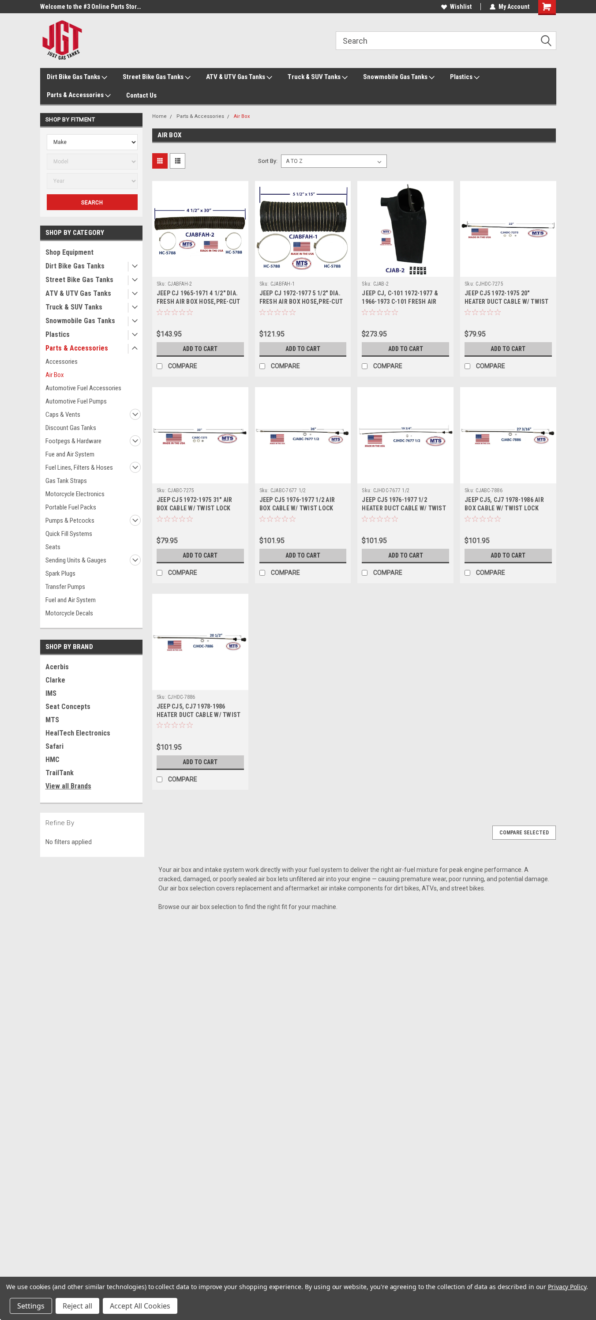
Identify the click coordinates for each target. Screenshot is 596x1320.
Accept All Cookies (140, 1306)
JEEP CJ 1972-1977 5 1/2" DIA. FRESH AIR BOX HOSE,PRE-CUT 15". (301, 301)
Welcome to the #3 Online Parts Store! (91, 6)
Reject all (77, 1306)
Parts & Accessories (76, 95)
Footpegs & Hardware (73, 441)
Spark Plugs (60, 573)
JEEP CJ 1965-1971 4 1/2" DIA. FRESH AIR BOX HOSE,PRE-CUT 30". (198, 301)
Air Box (54, 375)
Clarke (55, 680)
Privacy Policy (567, 1286)
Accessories (61, 362)
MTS (52, 720)
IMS (50, 693)
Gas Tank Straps (66, 481)
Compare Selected (524, 833)
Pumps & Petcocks (69, 520)
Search (92, 203)
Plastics (462, 77)
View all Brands (68, 786)
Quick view (200, 270)
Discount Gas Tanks (70, 428)
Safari (54, 746)
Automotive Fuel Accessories (83, 388)
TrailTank (59, 773)
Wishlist (461, 6)
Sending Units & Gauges (75, 560)
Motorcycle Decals (69, 613)
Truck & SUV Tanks (315, 77)
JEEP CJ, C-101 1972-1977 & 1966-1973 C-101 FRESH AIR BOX (400, 301)
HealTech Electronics (77, 733)
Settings (31, 1306)
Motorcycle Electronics (75, 494)
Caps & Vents (62, 415)
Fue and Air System (69, 454)
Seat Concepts (67, 706)
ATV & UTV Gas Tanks (236, 77)
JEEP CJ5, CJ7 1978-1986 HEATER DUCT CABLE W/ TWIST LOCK (199, 715)
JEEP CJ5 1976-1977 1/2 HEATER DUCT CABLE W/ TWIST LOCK (404, 508)
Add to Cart (200, 348)
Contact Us (141, 95)
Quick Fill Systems (68, 534)
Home (159, 116)
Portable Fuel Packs (70, 507)
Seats (52, 547)
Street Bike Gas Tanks (154, 77)
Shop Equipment (69, 252)
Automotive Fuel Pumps (76, 401)
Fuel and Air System (70, 600)
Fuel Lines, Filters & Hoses (79, 467)
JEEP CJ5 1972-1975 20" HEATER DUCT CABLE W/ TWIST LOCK (507, 301)
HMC (52, 759)
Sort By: (267, 161)
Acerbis (57, 667)
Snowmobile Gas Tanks (396, 77)
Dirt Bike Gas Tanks (74, 77)
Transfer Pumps (65, 587)
